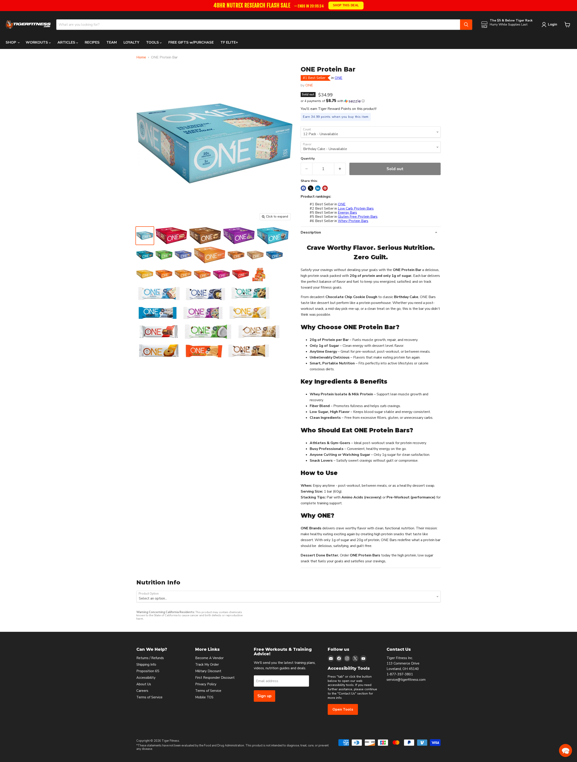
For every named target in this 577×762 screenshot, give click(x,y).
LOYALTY (131, 42)
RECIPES (92, 42)
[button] (371, 101)
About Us (143, 684)
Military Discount (208, 671)
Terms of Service (149, 697)
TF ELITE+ (229, 42)
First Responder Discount (215, 677)
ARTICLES (66, 42)
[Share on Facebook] (303, 188)
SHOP (11, 42)
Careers (142, 690)
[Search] (466, 24)
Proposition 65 (147, 671)
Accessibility (146, 677)
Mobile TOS (204, 697)
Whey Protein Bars (353, 220)
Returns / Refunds (150, 658)
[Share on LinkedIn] (318, 188)
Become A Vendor (209, 658)
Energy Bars (347, 212)
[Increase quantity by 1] (340, 169)
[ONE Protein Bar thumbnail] (260, 274)
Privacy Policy (205, 684)
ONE (338, 77)
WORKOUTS (37, 42)
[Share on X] (310, 188)
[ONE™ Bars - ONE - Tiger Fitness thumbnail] (145, 236)
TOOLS (153, 42)
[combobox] (258, 24)
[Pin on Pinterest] (325, 188)
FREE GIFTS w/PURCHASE (191, 42)
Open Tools (342, 709)
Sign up (264, 696)
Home (141, 57)
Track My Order (207, 664)
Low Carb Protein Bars (356, 208)
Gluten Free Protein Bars (358, 216)
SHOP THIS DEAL (346, 5)
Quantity (308, 158)
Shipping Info (146, 664)
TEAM (111, 42)
